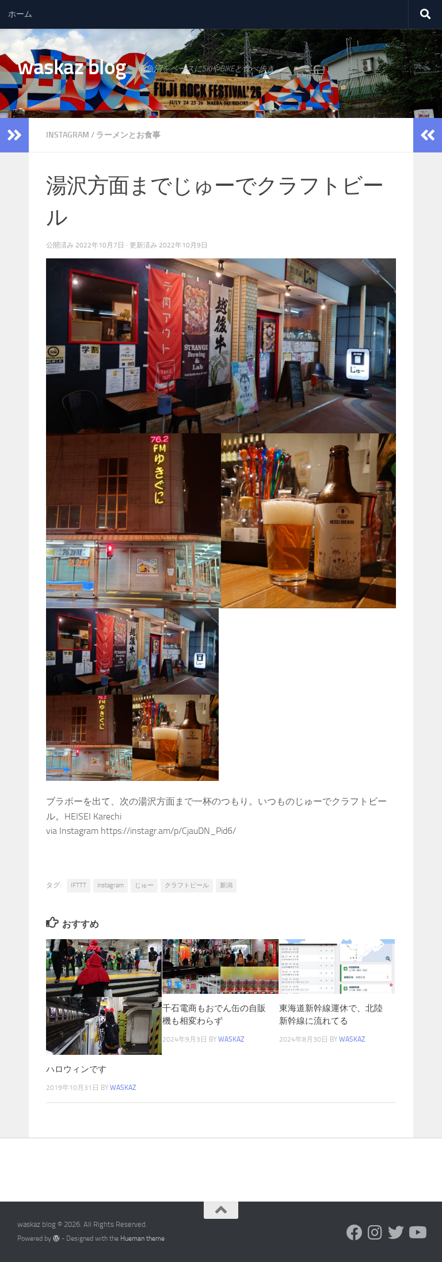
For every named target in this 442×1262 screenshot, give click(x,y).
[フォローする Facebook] (354, 1233)
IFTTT (78, 885)
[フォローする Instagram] (375, 1233)
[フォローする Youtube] (417, 1233)
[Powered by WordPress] (56, 1238)
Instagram (67, 135)
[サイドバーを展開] (14, 135)
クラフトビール (187, 885)
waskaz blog (71, 66)
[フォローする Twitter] (396, 1233)
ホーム (20, 14)
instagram (110, 885)
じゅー (144, 885)
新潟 (226, 885)
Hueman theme (142, 1238)
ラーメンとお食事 (128, 135)
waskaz (123, 1088)
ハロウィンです (76, 1069)
